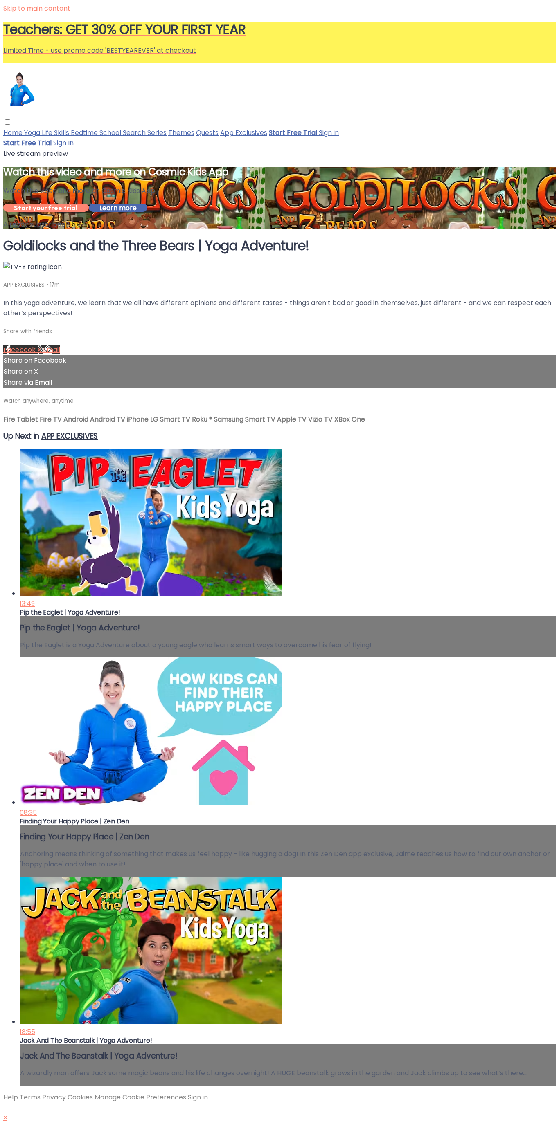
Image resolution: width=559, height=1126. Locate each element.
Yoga (33, 132)
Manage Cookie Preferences (141, 1097)
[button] (7, 122)
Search (135, 132)
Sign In (63, 143)
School (111, 132)
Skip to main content (36, 8)
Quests (207, 132)
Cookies (81, 1097)
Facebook (20, 349)
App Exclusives (243, 132)
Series (157, 132)
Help (11, 1097)
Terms (31, 1097)
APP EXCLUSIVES (24, 285)
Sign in (329, 132)
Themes (181, 132)
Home (13, 132)
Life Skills (56, 132)
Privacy (55, 1097)
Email (51, 349)
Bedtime (85, 132)
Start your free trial (46, 208)
